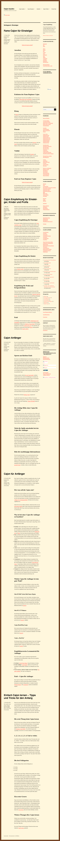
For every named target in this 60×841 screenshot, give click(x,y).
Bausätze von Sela (46, 169)
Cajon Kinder (46, 9)
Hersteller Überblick (46, 64)
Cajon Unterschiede (47, 265)
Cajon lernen (45, 317)
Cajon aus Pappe (45, 164)
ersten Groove (21, 809)
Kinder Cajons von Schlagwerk (48, 123)
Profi (4, 215)
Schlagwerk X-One (46, 142)
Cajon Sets (44, 128)
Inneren (17, 114)
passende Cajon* (17, 465)
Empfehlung (6, 214)
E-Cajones (44, 163)
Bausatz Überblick (46, 175)
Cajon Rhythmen (46, 238)
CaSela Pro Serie (45, 151)
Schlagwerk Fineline (46, 140)
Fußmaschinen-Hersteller (47, 191)
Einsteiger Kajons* (17, 684)
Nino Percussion (45, 62)
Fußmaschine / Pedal (46, 189)
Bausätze (45, 296)
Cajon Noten (45, 237)
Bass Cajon (45, 165)
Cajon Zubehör (46, 300)
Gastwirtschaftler (45, 372)
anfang (5, 705)
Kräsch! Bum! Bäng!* (23, 663)
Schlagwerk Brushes (46, 209)
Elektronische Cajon (46, 162)
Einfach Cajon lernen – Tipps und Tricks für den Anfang (20, 696)
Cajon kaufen (9, 9)
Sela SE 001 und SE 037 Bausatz (48, 153)
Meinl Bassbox (45, 220)
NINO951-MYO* (20, 269)
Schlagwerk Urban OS (46, 137)
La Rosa (44, 52)
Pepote (44, 48)
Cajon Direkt (45, 58)
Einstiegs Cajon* (27, 394)
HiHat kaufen (45, 193)
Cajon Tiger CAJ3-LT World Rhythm (50, 260)
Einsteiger (5, 40)
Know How (54, 9)
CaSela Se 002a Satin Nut (47, 152)
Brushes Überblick (46, 205)
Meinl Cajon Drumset (46, 130)
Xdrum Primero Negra (46, 217)
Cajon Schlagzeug (46, 129)
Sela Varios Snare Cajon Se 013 (49, 277)
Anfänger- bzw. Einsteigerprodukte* (21, 499)
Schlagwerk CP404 (46, 135)
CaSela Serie (45, 149)
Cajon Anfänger (12, 337)
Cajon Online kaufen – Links (47, 65)
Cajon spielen (45, 234)
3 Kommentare (6, 485)
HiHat (44, 192)
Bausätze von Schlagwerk (47, 168)
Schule (7, 708)
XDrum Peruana (45, 219)
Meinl (19, 533)
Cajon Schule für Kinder (47, 235)
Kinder (9, 214)
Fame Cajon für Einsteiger (18, 30)
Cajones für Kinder (31, 401)
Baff (43, 51)
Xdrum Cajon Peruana (47, 268)
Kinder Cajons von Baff (47, 124)
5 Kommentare (6, 709)
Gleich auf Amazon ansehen (27, 45)
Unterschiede (45, 246)
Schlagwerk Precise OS (46, 138)
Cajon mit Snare (45, 186)
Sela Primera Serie (46, 145)
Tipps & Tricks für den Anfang (48, 242)
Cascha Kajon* (25, 664)
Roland (44, 49)
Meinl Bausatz (45, 170)
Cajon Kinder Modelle (46, 121)
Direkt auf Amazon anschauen (48, 35)
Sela (15, 533)
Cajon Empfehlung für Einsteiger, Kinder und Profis (20, 200)
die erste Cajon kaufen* (29, 375)
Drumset (44, 131)
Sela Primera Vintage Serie (47, 146)
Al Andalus (45, 59)
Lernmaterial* (25, 684)
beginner (8, 39)
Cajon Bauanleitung (46, 314)
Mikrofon (44, 183)
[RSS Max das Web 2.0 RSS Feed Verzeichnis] (49, 362)
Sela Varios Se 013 (46, 148)
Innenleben (45, 203)
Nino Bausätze (45, 171)
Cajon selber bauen (46, 174)
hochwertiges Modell (18, 506)
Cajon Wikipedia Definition (47, 312)
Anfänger (5, 39)
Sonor (44, 53)
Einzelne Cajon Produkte (48, 301)
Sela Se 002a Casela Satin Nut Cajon (50, 271)
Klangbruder (45, 60)
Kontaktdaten (45, 330)
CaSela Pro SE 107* (27, 325)
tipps (10, 708)
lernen (9, 483)
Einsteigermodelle (46, 125)
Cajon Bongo (45, 160)
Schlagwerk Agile (46, 136)
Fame (9, 40)
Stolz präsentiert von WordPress (14, 835)
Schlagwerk (37, 531)
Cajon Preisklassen (46, 248)
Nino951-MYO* (25, 328)
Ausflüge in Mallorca (46, 374)
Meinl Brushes (45, 208)
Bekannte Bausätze (46, 173)
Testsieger (44, 223)
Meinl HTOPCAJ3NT (47, 262)
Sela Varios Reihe (46, 147)
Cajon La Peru (45, 134)
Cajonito (44, 159)
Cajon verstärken (45, 194)
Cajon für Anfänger (14, 473)
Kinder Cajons (46, 303)
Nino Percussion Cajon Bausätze (49, 282)
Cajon (8, 346)
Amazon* (24, 605)
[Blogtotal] (49, 367)
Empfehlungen (45, 251)
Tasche (15, 144)
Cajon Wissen (6, 208)
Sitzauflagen (45, 196)
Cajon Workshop (45, 232)
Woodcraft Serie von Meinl (47, 156)
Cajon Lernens (21, 828)
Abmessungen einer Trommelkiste (25, 99)
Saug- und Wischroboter (47, 373)
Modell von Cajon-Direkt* (30, 324)
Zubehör (38, 9)
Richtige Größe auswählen (47, 249)
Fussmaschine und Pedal (47, 188)
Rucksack (34, 142)
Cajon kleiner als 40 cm (47, 250)
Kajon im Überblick (46, 118)
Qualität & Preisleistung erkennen (48, 245)
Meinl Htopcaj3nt (46, 157)
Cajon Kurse (45, 239)
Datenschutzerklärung (46, 359)
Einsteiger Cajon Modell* (21, 728)
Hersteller (32, 154)
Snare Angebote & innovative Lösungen (49, 187)
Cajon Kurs (45, 233)
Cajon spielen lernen (7, 704)
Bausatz (31, 327)
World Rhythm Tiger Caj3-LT (47, 221)
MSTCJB (44, 200)
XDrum (44, 57)
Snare (44, 185)
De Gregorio (45, 54)
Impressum (44, 356)
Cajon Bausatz (31, 9)
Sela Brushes (45, 207)
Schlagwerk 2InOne (46, 141)
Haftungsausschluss (46, 357)
